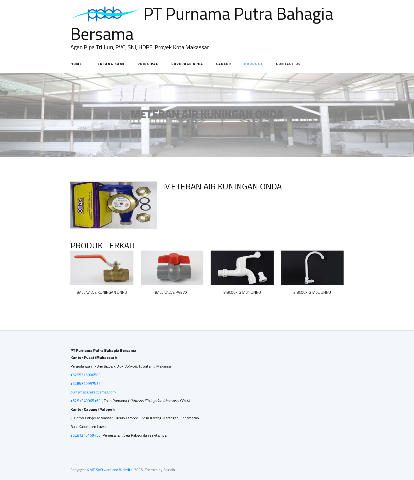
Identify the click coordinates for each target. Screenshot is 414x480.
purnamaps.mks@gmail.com (93, 392)
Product (253, 64)
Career (223, 64)
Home (76, 64)
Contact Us (288, 64)
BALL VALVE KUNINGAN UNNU (102, 292)
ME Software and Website (110, 469)
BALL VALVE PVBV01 (172, 292)
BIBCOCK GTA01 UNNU (242, 292)
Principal (148, 64)
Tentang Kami (110, 64)
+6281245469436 (85, 435)
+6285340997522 (85, 383)
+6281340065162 (85, 400)
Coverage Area (187, 64)
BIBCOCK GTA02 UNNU (312, 292)
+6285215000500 (85, 374)
